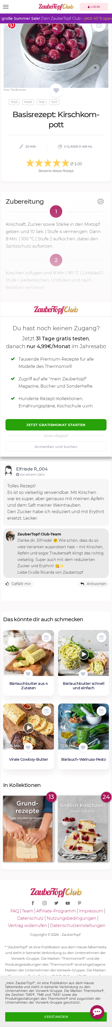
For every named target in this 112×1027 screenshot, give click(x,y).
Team (27, 911)
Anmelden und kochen (56, 447)
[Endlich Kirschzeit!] (83, 829)
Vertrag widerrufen (27, 925)
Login (95, 7)
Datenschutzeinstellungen (77, 925)
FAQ (14, 911)
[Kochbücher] (56, 90)
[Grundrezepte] (28, 829)
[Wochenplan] (99, 25)
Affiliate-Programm (56, 911)
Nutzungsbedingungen (71, 918)
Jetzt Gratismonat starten (56, 425)
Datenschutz (30, 918)
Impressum (91, 911)
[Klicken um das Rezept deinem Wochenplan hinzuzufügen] (46, 637)
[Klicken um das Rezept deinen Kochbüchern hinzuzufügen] (28, 674)
